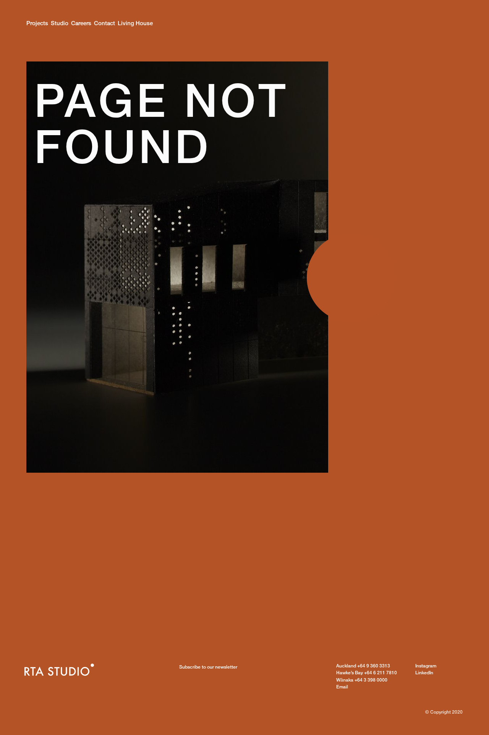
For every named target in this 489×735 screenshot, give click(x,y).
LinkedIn (424, 672)
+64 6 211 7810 (366, 672)
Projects (37, 22)
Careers (81, 22)
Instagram (425, 666)
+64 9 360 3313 (363, 666)
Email (342, 687)
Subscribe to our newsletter (208, 667)
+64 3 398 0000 (361, 680)
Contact (104, 22)
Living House (135, 22)
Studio (59, 22)
